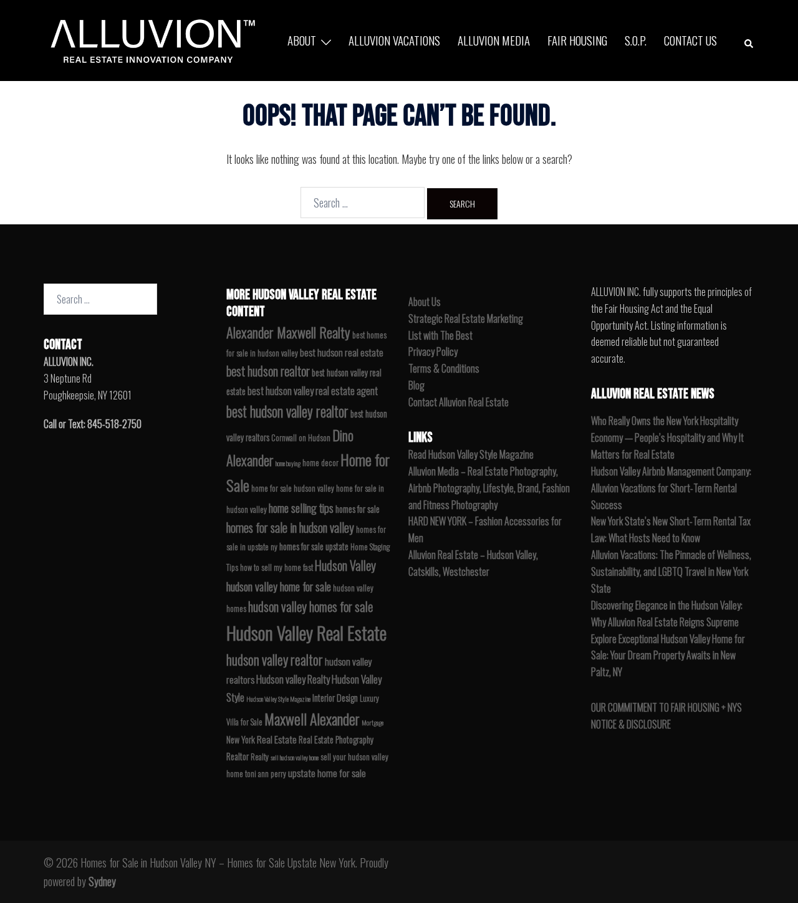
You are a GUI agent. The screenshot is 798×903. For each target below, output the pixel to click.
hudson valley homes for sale (310, 606)
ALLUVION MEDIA (494, 40)
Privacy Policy (433, 351)
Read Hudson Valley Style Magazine (471, 454)
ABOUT (301, 40)
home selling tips (301, 507)
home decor (320, 463)
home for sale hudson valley (292, 488)
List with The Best (440, 335)
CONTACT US (690, 40)
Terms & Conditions (443, 368)
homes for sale (357, 508)
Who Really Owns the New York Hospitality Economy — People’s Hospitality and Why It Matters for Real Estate (667, 437)
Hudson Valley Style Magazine (278, 699)
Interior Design (335, 697)
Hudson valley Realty (293, 679)
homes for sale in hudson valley (290, 527)
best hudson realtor (268, 370)
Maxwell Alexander (312, 718)
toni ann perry (265, 774)
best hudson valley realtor (287, 411)
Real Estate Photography (336, 739)
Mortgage (372, 722)
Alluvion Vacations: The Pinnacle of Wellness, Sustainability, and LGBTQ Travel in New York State (671, 571)
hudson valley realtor (274, 659)
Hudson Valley (345, 565)
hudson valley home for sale (278, 586)
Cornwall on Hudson (300, 438)
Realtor (237, 756)
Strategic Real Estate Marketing (465, 318)
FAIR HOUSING (577, 40)
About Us (424, 301)
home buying (288, 463)
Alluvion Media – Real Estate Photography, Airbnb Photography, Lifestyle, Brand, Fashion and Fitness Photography (489, 488)
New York (240, 739)
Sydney (102, 881)
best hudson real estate (341, 352)
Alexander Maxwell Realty (288, 332)
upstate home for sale (327, 772)
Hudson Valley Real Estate (306, 632)
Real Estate (277, 739)
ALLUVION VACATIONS (394, 40)
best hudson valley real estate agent (313, 390)
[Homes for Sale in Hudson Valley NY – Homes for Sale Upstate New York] (150, 39)
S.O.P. (636, 40)
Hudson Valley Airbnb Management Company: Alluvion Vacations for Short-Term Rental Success (671, 488)
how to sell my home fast (276, 567)
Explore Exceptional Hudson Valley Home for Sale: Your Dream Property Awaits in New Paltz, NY (668, 655)
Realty (260, 757)
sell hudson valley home (295, 757)
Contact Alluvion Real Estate (458, 401)
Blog (416, 385)
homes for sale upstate (314, 546)
